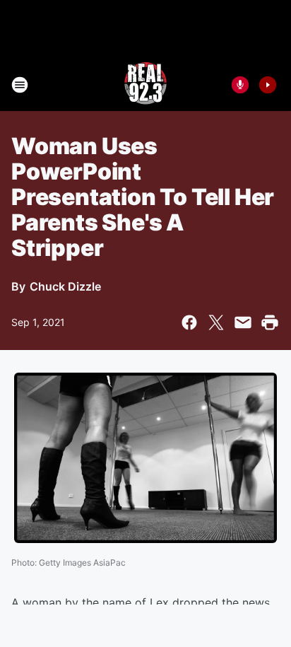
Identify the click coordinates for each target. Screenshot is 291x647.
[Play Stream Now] (267, 84)
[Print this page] (270, 322)
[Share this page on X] (216, 322)
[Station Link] (145, 84)
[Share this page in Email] (243, 322)
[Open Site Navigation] (19, 84)
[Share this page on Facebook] (189, 322)
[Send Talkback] (240, 84)
